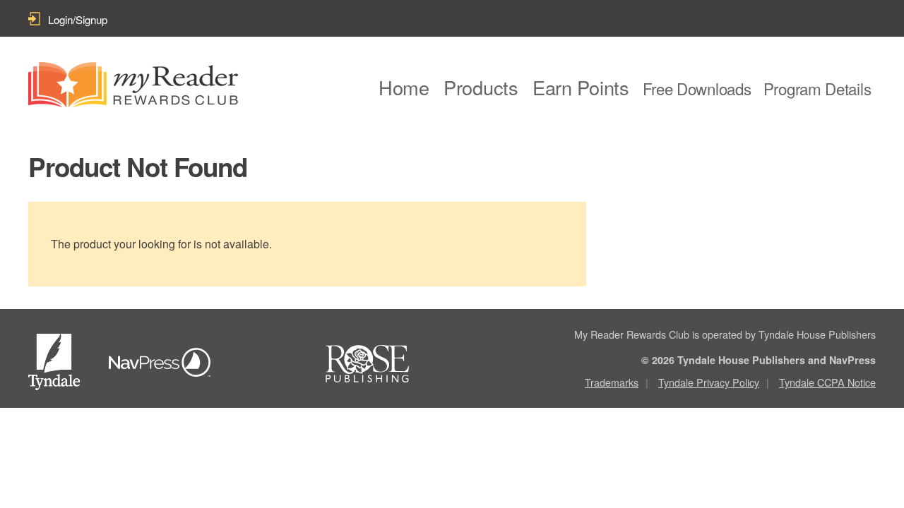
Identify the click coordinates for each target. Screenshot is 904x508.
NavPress (163, 364)
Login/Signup (77, 19)
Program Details (817, 88)
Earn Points (581, 87)
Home (404, 87)
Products (481, 87)
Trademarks (611, 382)
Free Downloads (697, 88)
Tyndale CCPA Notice (827, 382)
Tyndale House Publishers (56, 364)
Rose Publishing (380, 364)
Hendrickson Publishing (272, 364)
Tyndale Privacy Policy (708, 382)
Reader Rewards (133, 85)
